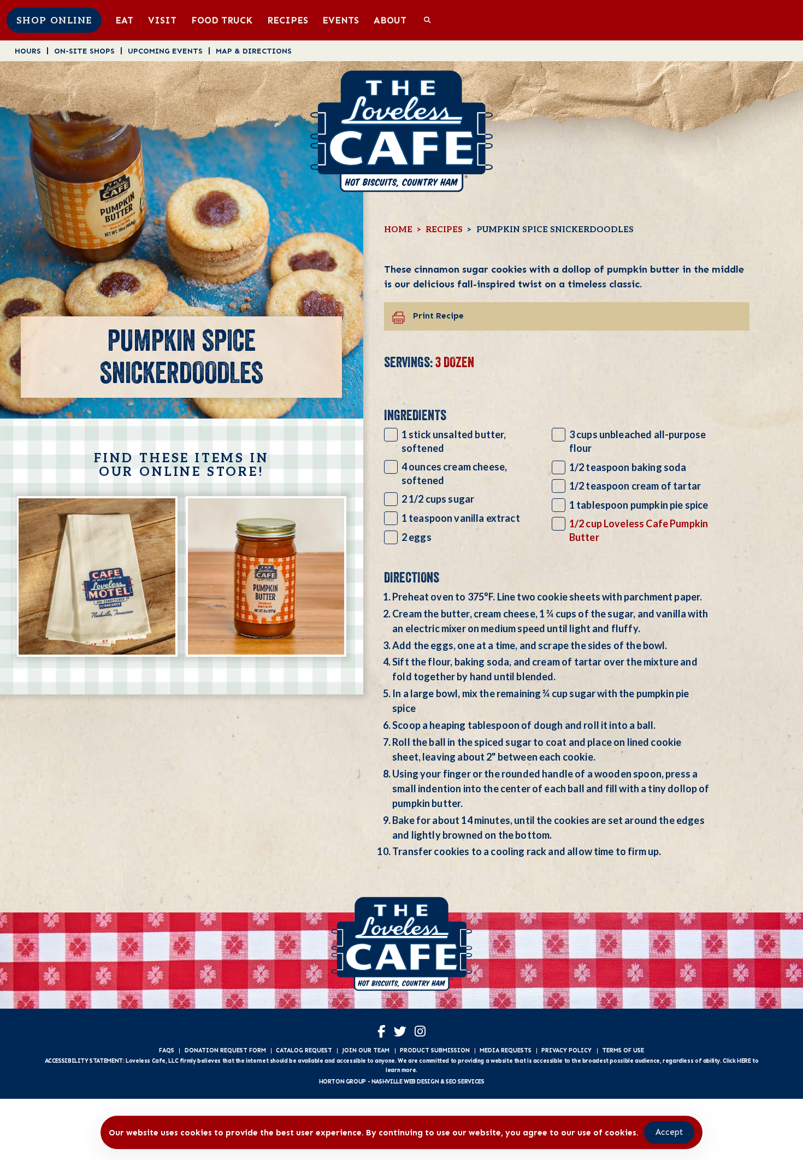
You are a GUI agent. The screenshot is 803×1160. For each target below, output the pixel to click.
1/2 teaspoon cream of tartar (635, 486)
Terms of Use (623, 1050)
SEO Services (465, 1081)
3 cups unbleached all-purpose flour (637, 441)
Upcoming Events (165, 50)
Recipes (287, 20)
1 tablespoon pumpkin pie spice (638, 505)
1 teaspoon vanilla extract (461, 518)
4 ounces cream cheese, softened (454, 473)
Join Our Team (365, 1050)
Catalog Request (304, 1050)
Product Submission (435, 1050)
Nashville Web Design (405, 1081)
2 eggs (417, 537)
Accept (669, 1132)
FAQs (166, 1050)
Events (340, 20)
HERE (744, 1060)
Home (398, 230)
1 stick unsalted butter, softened (454, 441)
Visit (162, 20)
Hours (28, 50)
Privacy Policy (566, 1050)
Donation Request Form (225, 1050)
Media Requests (506, 1050)
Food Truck (221, 20)
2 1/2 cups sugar (438, 499)
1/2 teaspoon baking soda (628, 467)
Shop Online (54, 20)
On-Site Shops (84, 50)
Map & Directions (254, 50)
